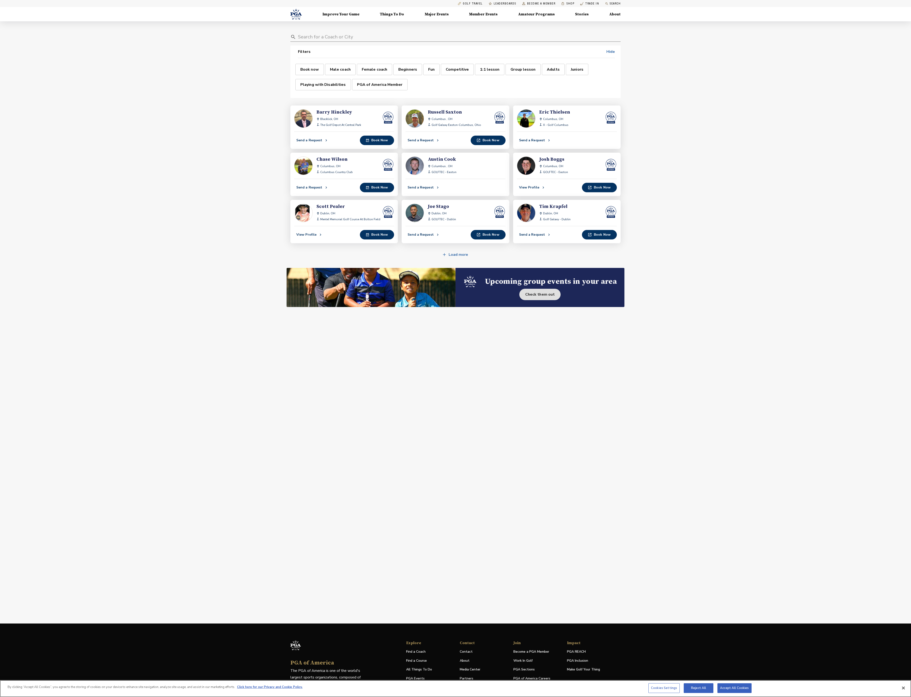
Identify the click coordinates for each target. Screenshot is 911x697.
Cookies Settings (664, 688)
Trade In (589, 3)
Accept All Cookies (734, 688)
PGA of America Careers (531, 678)
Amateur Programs (536, 14)
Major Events (437, 14)
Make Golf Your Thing (583, 669)
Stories (582, 14)
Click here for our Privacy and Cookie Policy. (269, 687)
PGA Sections (524, 669)
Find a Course (416, 660)
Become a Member (541, 3)
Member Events (483, 14)
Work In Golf (523, 660)
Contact (466, 651)
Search (615, 3)
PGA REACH (576, 651)
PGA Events (415, 678)
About (615, 14)
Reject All (698, 688)
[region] (455, 688)
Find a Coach (416, 651)
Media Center (470, 669)
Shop (567, 3)
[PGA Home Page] (296, 14)
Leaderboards (505, 3)
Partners (466, 678)
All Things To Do (419, 669)
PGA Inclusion (577, 660)
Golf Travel (473, 3)
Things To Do (392, 14)
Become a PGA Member (531, 651)
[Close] (903, 688)
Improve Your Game (340, 14)
